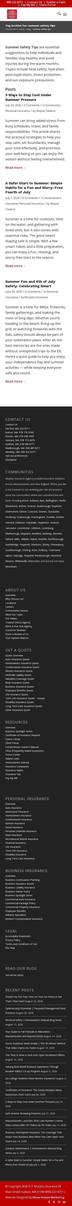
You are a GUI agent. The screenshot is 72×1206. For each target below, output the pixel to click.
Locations (10, 603)
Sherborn (36, 544)
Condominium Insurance (18, 819)
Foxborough (23, 517)
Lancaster (10, 528)
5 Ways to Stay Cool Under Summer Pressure (30, 1101)
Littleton (35, 528)
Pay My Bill (28, 5)
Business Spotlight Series (18, 731)
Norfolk (42, 539)
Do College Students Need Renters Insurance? (30, 1078)
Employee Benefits (15, 911)
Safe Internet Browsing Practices (23, 1113)
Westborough (42, 555)
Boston (31, 506)
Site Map (10, 947)
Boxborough (43, 506)
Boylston (56, 506)
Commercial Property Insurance (22, 907)
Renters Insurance (15, 823)
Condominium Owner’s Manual (22, 747)
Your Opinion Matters (17, 638)
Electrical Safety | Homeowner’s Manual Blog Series (33, 1020)
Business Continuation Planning (22, 879)
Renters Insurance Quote (18, 671)
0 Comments (32, 105)
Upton (8, 555)
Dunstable (53, 511)
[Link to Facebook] (49, 1201)
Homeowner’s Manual (17, 762)
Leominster (23, 528)
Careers (9, 606)
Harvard (9, 522)
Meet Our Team (14, 614)
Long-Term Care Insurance (19, 858)
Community (53, 105)
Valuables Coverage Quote (19, 678)
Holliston (20, 522)
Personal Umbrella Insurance (21, 831)
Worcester (34, 561)
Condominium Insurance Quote (22, 667)
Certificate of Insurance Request (22, 735)
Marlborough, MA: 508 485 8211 (22, 448)
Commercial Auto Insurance (20, 899)
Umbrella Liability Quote (18, 675)
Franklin (50, 517)
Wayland (28, 555)
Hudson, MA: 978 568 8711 (20, 444)
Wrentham (11, 566)
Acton (25, 500)
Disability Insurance (15, 854)
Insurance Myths (14, 770)
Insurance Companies (17, 766)
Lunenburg (47, 528)
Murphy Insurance (36, 297)
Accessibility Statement (17, 936)
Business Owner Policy (17, 891)
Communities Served (16, 610)
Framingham (38, 517)
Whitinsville (21, 561)
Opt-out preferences (16, 455)
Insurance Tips (13, 774)
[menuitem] (57, 14)
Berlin (62, 500)
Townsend (54, 550)
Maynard (25, 533)
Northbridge (11, 544)
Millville (25, 539)
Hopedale (31, 522)
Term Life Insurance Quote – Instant (25, 698)
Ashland (34, 500)
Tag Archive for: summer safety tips (30, 25)
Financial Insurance (15, 842)
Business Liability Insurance (20, 887)
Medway (47, 533)
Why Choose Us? (14, 598)
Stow (34, 550)
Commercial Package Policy (20, 903)
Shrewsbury (57, 544)
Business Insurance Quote (19, 686)
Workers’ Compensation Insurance (24, 918)
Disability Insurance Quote (19, 702)
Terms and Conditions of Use (21, 944)
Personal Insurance (17, 111)
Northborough (55, 539)
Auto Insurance (13, 807)
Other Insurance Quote (17, 710)
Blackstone (11, 506)
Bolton (22, 506)
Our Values (11, 618)
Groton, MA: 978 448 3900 (19, 436)
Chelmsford (11, 511)
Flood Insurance (14, 827)
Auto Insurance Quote (17, 659)
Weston (9, 561)
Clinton (23, 511)
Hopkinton (43, 522)
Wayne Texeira (45, 111)
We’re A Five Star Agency (18, 626)
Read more (13, 167)
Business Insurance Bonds (19, 883)
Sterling (26, 550)
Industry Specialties (15, 914)
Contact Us (35, 2)
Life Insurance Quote (16, 694)
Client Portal (47, 5)
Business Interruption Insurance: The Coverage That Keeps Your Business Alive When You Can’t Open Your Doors (34, 1137)
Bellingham (52, 500)
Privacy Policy (12, 940)
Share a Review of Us (16, 634)
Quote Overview (14, 655)
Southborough (13, 550)
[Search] (57, 14)
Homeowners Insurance (18, 815)
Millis (17, 539)
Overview (10, 595)
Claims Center (12, 739)
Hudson (54, 522)
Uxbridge (18, 555)
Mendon (57, 533)
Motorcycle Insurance (17, 811)
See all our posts (14, 975)
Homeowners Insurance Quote (22, 663)
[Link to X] (54, 1201)
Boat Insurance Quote (17, 682)
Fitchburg (10, 517)
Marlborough (12, 533)
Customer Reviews (15, 630)
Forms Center (12, 754)
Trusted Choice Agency (17, 622)
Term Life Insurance (16, 850)
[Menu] (65, 14)
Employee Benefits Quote (19, 690)
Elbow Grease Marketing (48, 1197)
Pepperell (25, 544)
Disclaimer (11, 459)
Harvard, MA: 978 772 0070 (20, 440)
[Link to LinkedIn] (64, 1201)
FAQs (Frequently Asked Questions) (24, 750)
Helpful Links (12, 758)
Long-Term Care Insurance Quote (23, 706)
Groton (60, 517)
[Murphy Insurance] (29, 14)
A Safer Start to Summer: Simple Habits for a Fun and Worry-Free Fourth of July (34, 187)
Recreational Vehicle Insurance (21, 839)
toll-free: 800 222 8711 (17, 428)
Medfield (36, 533)
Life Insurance (13, 846)
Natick (33, 539)
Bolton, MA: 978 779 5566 (19, 432)
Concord (32, 511)
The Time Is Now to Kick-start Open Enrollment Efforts (35, 1055)
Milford (9, 539)
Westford (56, 555)
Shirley (45, 544)
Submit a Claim (56, 2)
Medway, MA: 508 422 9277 (20, 451)
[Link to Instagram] (59, 1201)
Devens (43, 511)
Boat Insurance (13, 835)
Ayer (42, 500)
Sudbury (43, 550)
